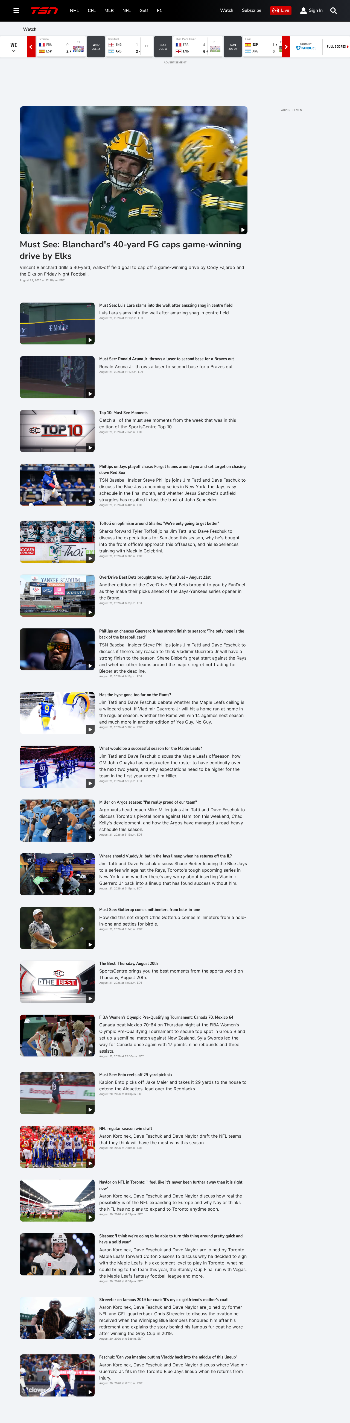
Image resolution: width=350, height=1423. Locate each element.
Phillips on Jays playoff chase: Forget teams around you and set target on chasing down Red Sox (172, 470)
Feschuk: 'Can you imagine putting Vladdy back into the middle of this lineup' (168, 1357)
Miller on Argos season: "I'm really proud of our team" (148, 802)
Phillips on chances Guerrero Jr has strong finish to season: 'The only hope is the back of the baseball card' (171, 634)
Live (285, 10)
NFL (126, 11)
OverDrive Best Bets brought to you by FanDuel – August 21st (156, 577)
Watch (226, 10)
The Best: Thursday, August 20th (128, 964)
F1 (159, 11)
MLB (109, 11)
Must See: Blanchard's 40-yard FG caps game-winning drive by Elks (130, 250)
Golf (143, 11)
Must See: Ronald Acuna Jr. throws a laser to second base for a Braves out (166, 359)
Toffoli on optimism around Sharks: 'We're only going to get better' (159, 523)
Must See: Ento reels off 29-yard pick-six (136, 1075)
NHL (74, 11)
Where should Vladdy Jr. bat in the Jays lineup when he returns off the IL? (165, 856)
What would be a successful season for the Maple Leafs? (150, 748)
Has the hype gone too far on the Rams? (135, 695)
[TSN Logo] (44, 10)
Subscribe (251, 10)
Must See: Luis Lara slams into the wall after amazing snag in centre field (165, 305)
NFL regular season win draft (125, 1129)
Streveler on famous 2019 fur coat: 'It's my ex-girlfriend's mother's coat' (163, 1300)
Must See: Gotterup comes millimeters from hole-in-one (149, 910)
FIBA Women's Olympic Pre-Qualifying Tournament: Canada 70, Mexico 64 (166, 1017)
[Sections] (16, 10)
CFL (92, 11)
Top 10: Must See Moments (123, 413)
